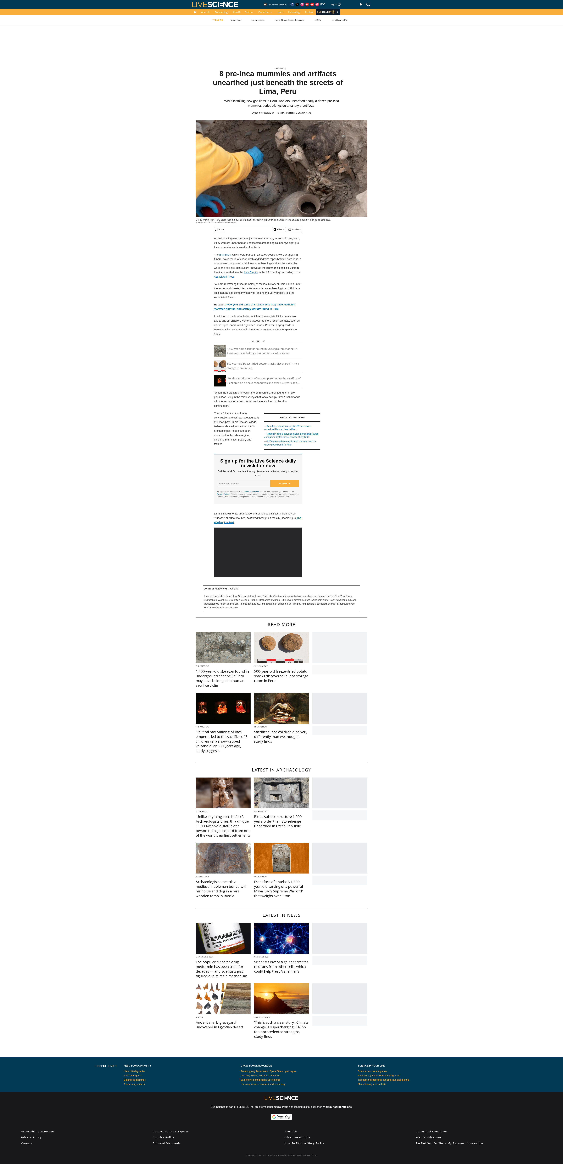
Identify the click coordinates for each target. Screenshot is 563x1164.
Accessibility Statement (38, 1131)
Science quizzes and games (372, 1071)
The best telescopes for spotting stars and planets (383, 1080)
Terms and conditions (432, 1131)
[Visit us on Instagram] (302, 4)
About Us (291, 1131)
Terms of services (252, 492)
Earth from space (132, 1075)
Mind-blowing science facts (372, 1084)
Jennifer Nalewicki (264, 112)
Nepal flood (235, 20)
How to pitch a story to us (304, 1143)
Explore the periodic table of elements (260, 1080)
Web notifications (429, 1137)
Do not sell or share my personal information (449, 1143)
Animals (205, 12)
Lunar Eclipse (258, 20)
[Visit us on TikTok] (317, 4)
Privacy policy (31, 1137)
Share (221, 229)
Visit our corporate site (337, 1106)
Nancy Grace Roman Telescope (289, 20)
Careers (27, 1143)
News (308, 112)
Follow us (280, 229)
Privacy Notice (223, 494)
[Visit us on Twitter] (297, 4)
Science (249, 12)
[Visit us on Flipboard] (312, 4)
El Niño (318, 20)
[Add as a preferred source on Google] (281, 1117)
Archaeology (222, 12)
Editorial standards (167, 1143)
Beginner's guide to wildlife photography (379, 1075)
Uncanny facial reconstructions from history (263, 1084)
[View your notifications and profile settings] (361, 4)
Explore (309, 12)
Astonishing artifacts (134, 1084)
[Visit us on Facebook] (292, 4)
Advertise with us (297, 1137)
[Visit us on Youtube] (307, 4)
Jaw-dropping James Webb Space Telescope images (268, 1071)
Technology (294, 12)
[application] (258, 552)
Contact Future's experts (171, 1131)
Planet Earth (265, 12)
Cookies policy (163, 1137)
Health (237, 12)
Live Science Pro (339, 20)
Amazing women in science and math (260, 1075)
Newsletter (296, 229)
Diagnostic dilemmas (135, 1080)
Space (280, 12)
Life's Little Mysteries (134, 1071)
